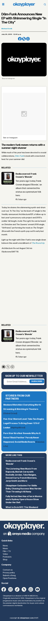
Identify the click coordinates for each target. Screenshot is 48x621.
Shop (5, 559)
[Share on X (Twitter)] (24, 39)
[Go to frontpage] (24, 4)
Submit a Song (9, 575)
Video (5, 554)
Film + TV (7, 551)
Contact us (8, 570)
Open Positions (9, 578)
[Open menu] (3, 4)
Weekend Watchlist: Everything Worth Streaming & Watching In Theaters (22, 409)
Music (5, 548)
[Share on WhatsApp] (28, 39)
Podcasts (7, 557)
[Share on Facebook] (20, 39)
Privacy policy (9, 572)
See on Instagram (10, 138)
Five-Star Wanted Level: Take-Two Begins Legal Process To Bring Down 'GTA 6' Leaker (23, 423)
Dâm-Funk (19, 156)
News (5, 546)
